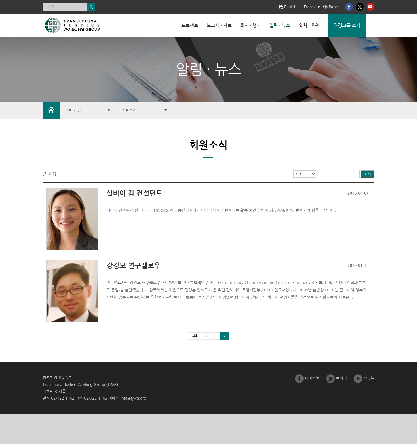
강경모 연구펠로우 (133, 265)
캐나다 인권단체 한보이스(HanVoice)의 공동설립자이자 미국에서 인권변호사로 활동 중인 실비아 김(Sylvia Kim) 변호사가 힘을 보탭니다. (221, 210)
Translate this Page (321, 7)
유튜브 (368, 378)
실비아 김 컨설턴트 (134, 193)
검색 (367, 175)
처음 (195, 336)
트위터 (341, 378)
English (289, 7)
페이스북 (311, 378)
